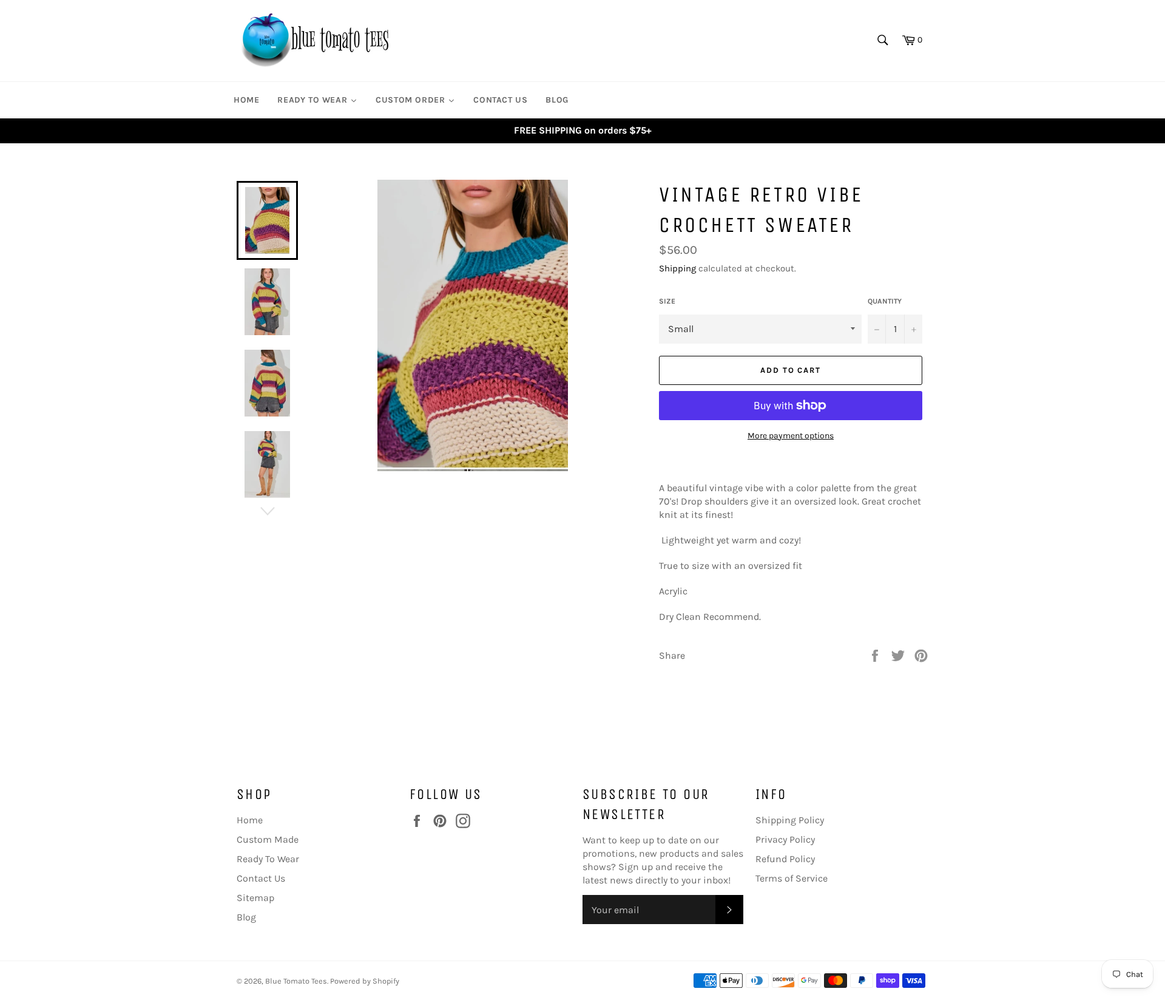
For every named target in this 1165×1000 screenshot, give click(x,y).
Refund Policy (785, 859)
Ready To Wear (268, 859)
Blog (246, 917)
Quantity (885, 301)
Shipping (677, 268)
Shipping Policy (789, 820)
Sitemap (255, 897)
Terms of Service (791, 878)
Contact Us (261, 878)
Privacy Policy (785, 839)
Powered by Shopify (364, 980)
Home (250, 820)
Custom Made (268, 839)
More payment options (791, 435)
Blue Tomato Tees (296, 980)
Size (667, 301)
